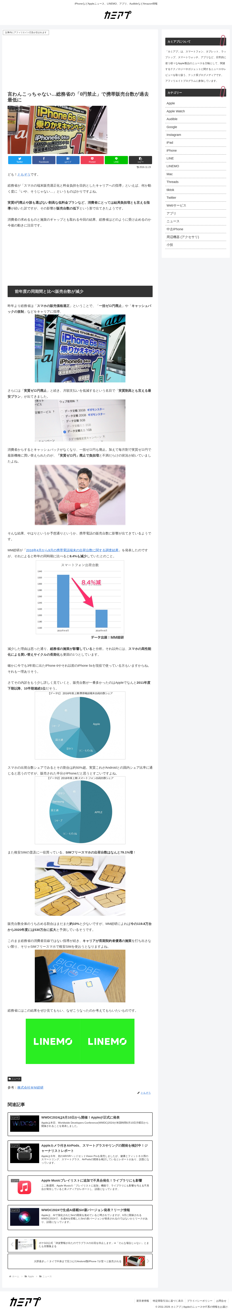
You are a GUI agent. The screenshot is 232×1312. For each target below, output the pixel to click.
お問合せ (221, 1300)
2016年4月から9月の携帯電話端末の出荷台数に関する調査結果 (72, 550)
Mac (170, 174)
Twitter (171, 197)
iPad (170, 142)
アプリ (171, 213)
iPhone (172, 150)
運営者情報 (142, 1300)
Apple (171, 103)
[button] (140, 160)
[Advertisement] (80, 63)
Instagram (174, 135)
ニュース (16, 1079)
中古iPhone (175, 229)
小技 (170, 245)
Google (172, 127)
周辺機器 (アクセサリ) (183, 237)
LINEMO (173, 166)
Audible (172, 119)
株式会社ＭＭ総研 (30, 1087)
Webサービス (176, 205)
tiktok (170, 190)
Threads (173, 182)
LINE (170, 158)
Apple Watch (176, 111)
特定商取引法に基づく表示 (168, 1300)
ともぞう (23, 174)
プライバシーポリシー (199, 1300)
